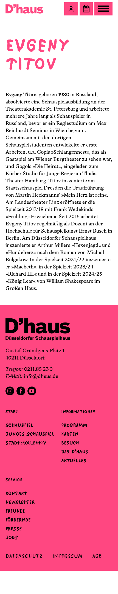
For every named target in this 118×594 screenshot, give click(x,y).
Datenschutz (24, 556)
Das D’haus (75, 451)
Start (11, 411)
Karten (69, 434)
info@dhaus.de (41, 376)
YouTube (31, 391)
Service (13, 480)
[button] (71, 8)
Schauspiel (19, 425)
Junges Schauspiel (29, 434)
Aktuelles (73, 460)
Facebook (20, 391)
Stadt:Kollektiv (25, 442)
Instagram (9, 391)
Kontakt (16, 493)
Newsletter (20, 502)
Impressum (67, 556)
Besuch (70, 442)
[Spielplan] (86, 8)
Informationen (78, 411)
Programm (74, 425)
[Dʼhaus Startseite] (24, 8)
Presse (13, 528)
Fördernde (18, 519)
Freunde (15, 511)
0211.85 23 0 (38, 369)
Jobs (11, 537)
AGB (97, 556)
